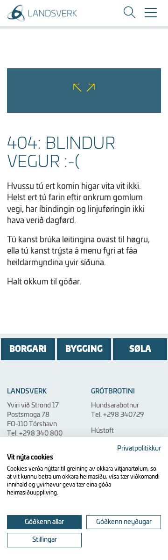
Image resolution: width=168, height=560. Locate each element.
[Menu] (150, 16)
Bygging (84, 349)
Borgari (28, 349)
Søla (140, 349)
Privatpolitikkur (139, 448)
